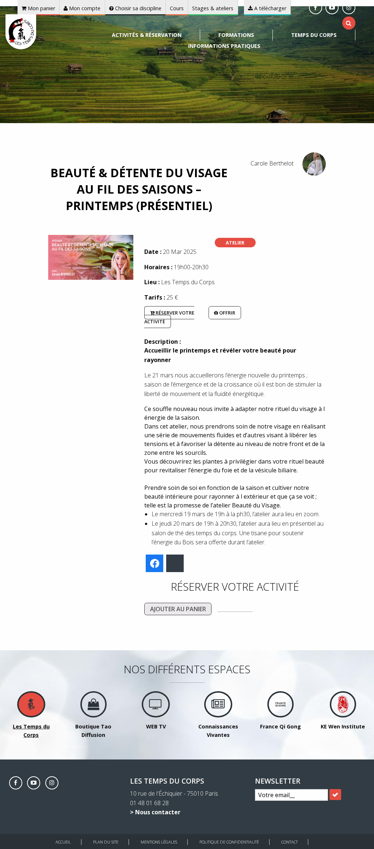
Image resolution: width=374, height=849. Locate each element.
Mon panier (40, 8)
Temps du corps (314, 34)
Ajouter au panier (178, 609)
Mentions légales (159, 842)
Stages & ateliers (212, 8)
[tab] (348, 23)
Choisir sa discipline (137, 8)
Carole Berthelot (272, 163)
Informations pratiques (224, 45)
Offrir (226, 312)
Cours (177, 8)
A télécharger (269, 8)
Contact (289, 842)
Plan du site (105, 842)
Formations (236, 34)
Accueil (63, 842)
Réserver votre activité (169, 317)
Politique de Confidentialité (229, 842)
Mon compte (84, 8)
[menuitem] (147, 35)
